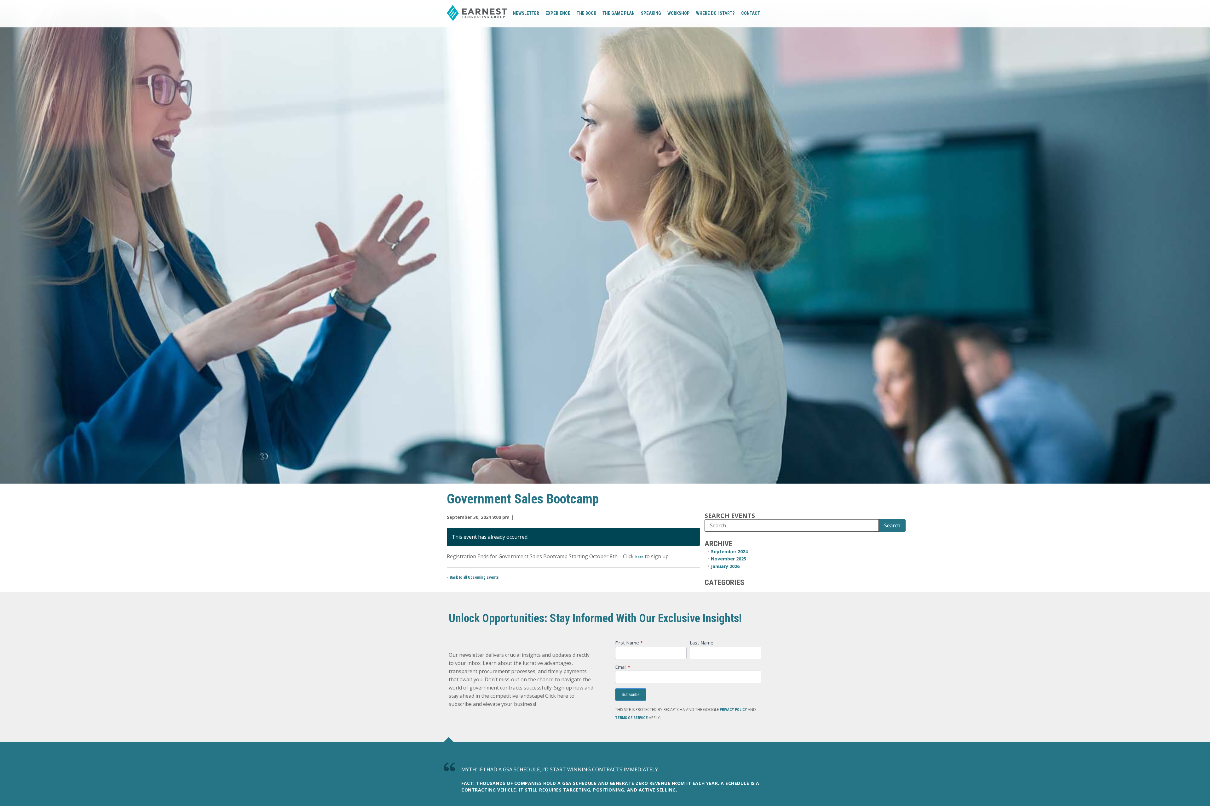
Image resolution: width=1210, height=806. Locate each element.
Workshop (678, 13)
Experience (557, 13)
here (639, 556)
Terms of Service (631, 718)
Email (622, 667)
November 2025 (728, 559)
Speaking (651, 13)
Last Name (701, 643)
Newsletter (526, 13)
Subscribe (631, 694)
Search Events (730, 515)
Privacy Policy (733, 709)
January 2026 (725, 566)
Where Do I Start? (715, 13)
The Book (586, 13)
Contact (750, 13)
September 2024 (729, 551)
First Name (629, 643)
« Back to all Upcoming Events (473, 577)
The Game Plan (618, 13)
